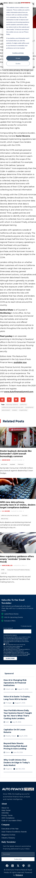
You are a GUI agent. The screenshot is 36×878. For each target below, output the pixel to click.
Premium (21, 464)
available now (20, 362)
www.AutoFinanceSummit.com (18, 392)
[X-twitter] (18, 865)
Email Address (8, 628)
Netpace (19, 875)
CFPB (2, 569)
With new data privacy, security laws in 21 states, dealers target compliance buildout (17, 505)
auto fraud (4, 464)
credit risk (3, 573)
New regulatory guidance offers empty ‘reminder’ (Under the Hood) (17, 559)
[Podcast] (23, 865)
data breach (6, 410)
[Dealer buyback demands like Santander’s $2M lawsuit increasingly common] (18, 437)
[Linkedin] (12, 865)
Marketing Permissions (10, 635)
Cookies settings (18, 53)
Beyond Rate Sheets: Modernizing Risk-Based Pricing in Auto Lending (15, 746)
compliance (29, 407)
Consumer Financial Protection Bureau (18, 569)
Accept (18, 58)
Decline (18, 63)
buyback (12, 464)
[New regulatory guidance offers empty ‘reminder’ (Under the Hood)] (18, 542)
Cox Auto (24, 515)
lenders (14, 410)
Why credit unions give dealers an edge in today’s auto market (17, 762)
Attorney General (12, 404)
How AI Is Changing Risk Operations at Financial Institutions (15, 683)
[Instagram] (29, 865)
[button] (33, 3)
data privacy (4, 518)
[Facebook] (7, 865)
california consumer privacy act (12, 407)
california (23, 404)
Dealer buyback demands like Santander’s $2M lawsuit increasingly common (16, 454)
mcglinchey (23, 410)
